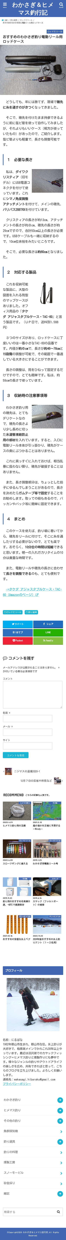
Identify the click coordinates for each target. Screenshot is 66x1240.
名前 (6, 713)
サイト (6, 740)
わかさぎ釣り (12, 1099)
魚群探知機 (11, 1130)
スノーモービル (13, 1172)
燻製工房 (9, 1162)
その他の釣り (12, 1120)
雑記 (6, 1193)
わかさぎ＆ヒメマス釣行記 (33, 8)
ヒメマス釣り (12, 1110)
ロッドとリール (14, 612)
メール (8, 726)
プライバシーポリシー (17, 1083)
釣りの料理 (11, 1151)
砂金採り (9, 1182)
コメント (8, 679)
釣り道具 (32, 612)
